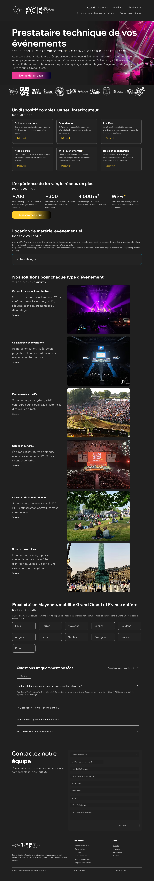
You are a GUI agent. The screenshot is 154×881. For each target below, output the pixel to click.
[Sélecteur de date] (73, 762)
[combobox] (104, 754)
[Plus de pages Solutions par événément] (104, 13)
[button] (103, 626)
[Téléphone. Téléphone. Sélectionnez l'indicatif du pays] (74, 805)
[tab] (24, 676)
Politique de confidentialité (121, 870)
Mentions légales (79, 870)
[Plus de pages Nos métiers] (124, 7)
